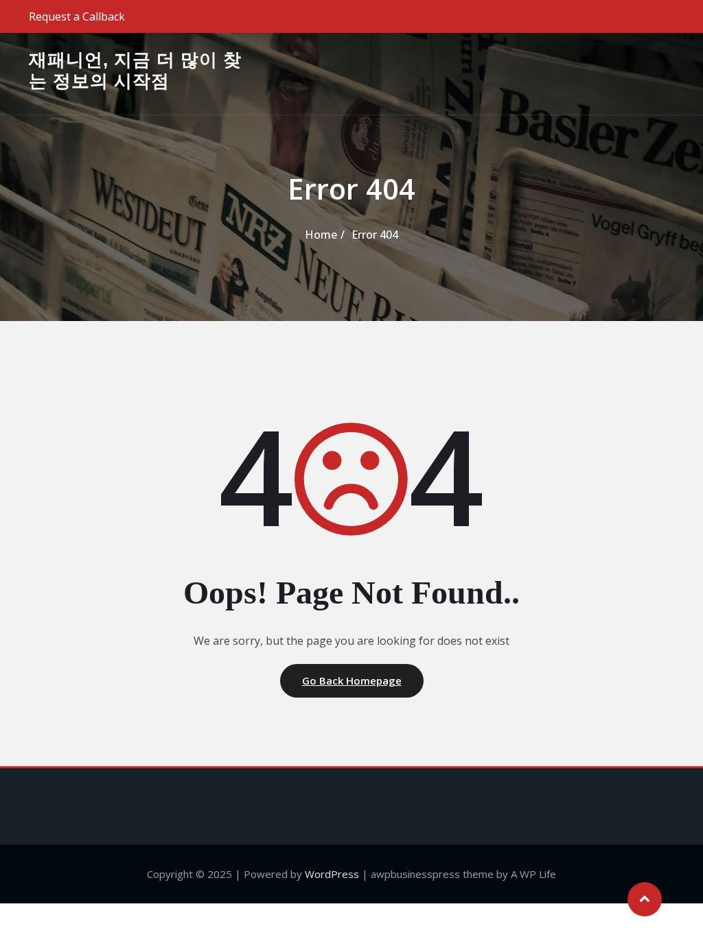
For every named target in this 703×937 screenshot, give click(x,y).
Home (321, 234)
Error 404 (375, 234)
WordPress (332, 874)
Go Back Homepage (352, 680)
